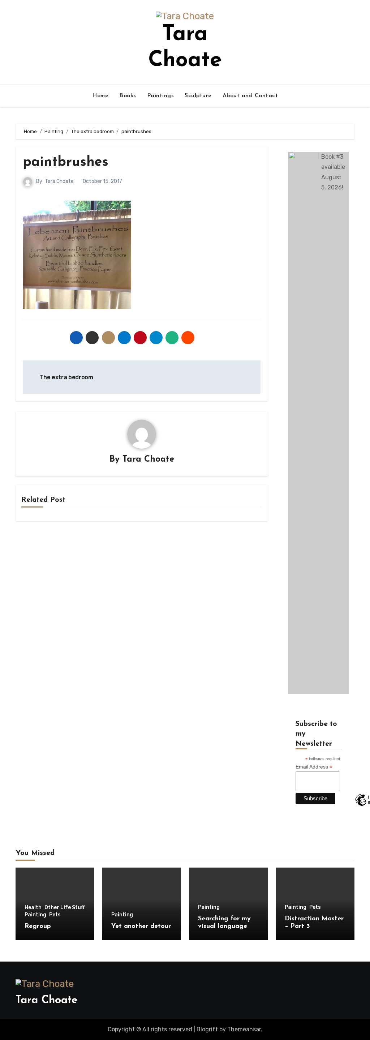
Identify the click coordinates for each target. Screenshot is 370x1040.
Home (100, 96)
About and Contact (250, 96)
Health (33, 907)
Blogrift (207, 1029)
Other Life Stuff (64, 907)
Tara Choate (59, 181)
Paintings (160, 96)
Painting (35, 914)
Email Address (314, 766)
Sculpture (198, 96)
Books (127, 96)
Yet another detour (141, 926)
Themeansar (244, 1029)
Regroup (38, 926)
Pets (55, 914)
